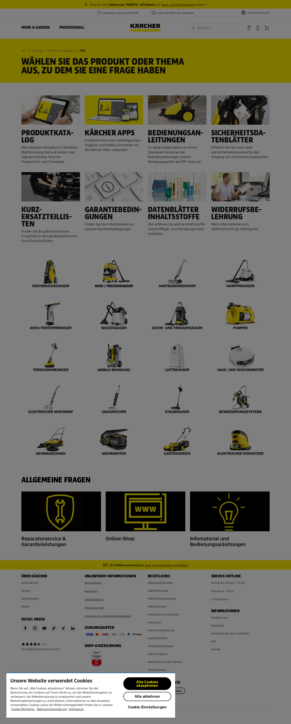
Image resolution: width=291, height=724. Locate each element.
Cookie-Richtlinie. (23, 709)
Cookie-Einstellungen (147, 707)
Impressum (76, 709)
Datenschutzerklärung (52, 709)
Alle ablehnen (147, 696)
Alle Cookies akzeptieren (147, 684)
